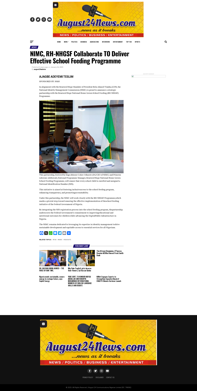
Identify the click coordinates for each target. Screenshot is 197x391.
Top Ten (129, 42)
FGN (55, 239)
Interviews (106, 42)
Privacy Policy (88, 377)
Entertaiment (118, 42)
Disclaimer (99, 377)
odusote (67, 239)
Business (83, 42)
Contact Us (110, 377)
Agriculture (94, 42)
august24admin (40, 69)
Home (59, 42)
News (65, 42)
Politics (74, 42)
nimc (60, 239)
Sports (137, 42)
